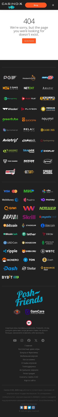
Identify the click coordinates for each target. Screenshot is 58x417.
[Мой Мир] (33, 407)
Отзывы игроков (29, 363)
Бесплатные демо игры (29, 349)
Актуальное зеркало (29, 370)
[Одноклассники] (25, 407)
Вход (36, 5)
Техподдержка (29, 366)
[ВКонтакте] (21, 407)
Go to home (29, 41)
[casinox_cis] (21, 340)
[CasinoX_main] (36, 340)
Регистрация (29, 373)
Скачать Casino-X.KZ (29, 377)
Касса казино (29, 359)
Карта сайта (29, 380)
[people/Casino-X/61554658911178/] (28, 340)
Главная (28, 345)
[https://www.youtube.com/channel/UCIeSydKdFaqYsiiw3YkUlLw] (14, 340)
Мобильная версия (29, 356)
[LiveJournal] (37, 407)
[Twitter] (29, 407)
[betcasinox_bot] (43, 340)
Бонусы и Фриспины (29, 352)
